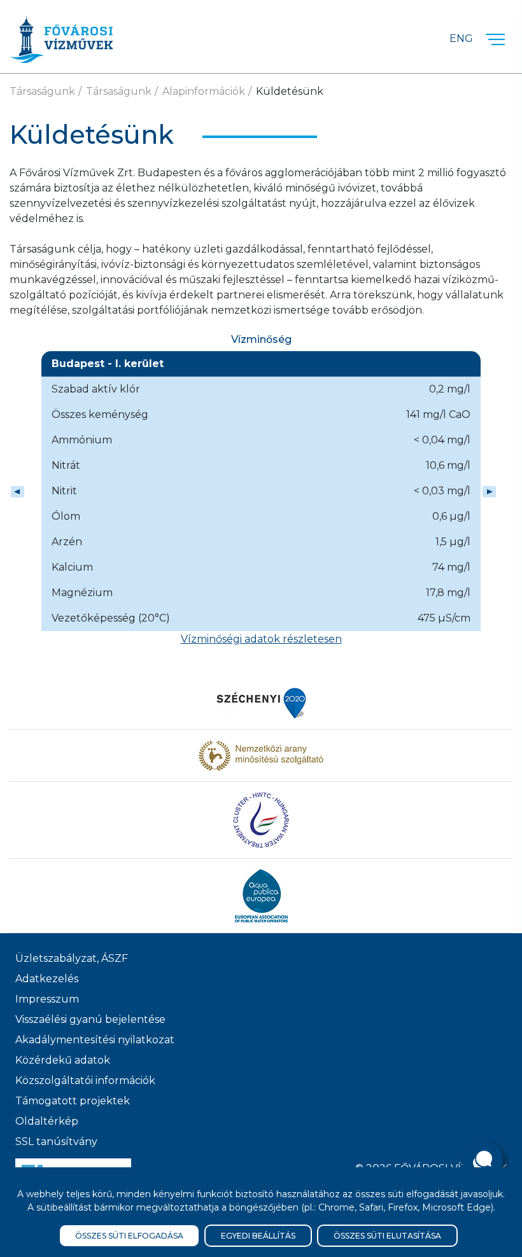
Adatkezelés (46, 979)
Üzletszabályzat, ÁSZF (71, 958)
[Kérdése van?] (482, 1160)
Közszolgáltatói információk (85, 1080)
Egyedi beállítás (258, 1235)
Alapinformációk (203, 91)
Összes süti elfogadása (129, 1235)
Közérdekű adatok (62, 1060)
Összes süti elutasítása (387, 1235)
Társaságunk (42, 91)
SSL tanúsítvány (56, 1141)
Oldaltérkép (46, 1121)
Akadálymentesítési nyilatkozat (94, 1040)
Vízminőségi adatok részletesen (261, 639)
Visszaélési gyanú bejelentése (90, 1019)
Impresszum (47, 999)
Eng (461, 38)
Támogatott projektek (72, 1101)
